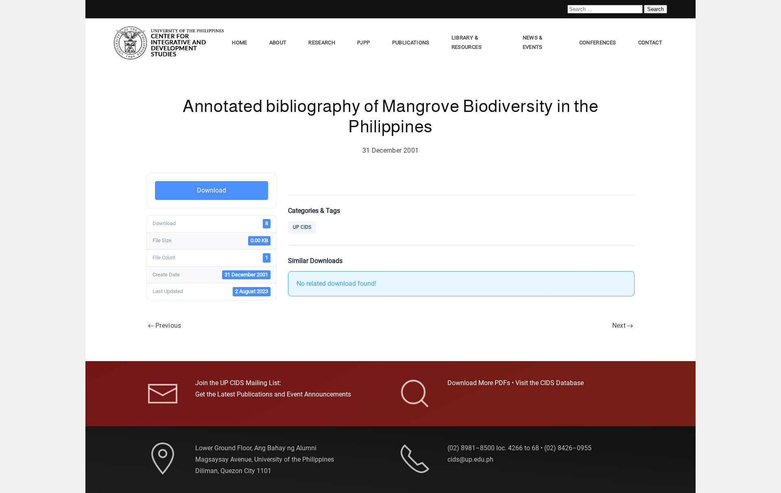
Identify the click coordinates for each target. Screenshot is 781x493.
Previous (168, 325)
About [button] (278, 42)
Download (211, 190)
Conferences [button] (597, 42)
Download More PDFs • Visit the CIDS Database (515, 383)
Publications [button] (411, 42)
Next (619, 325)
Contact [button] (650, 42)
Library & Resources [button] (467, 42)
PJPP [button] (363, 42)
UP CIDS (302, 227)
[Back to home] (170, 42)
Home (239, 42)
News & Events (533, 42)
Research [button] (321, 42)
